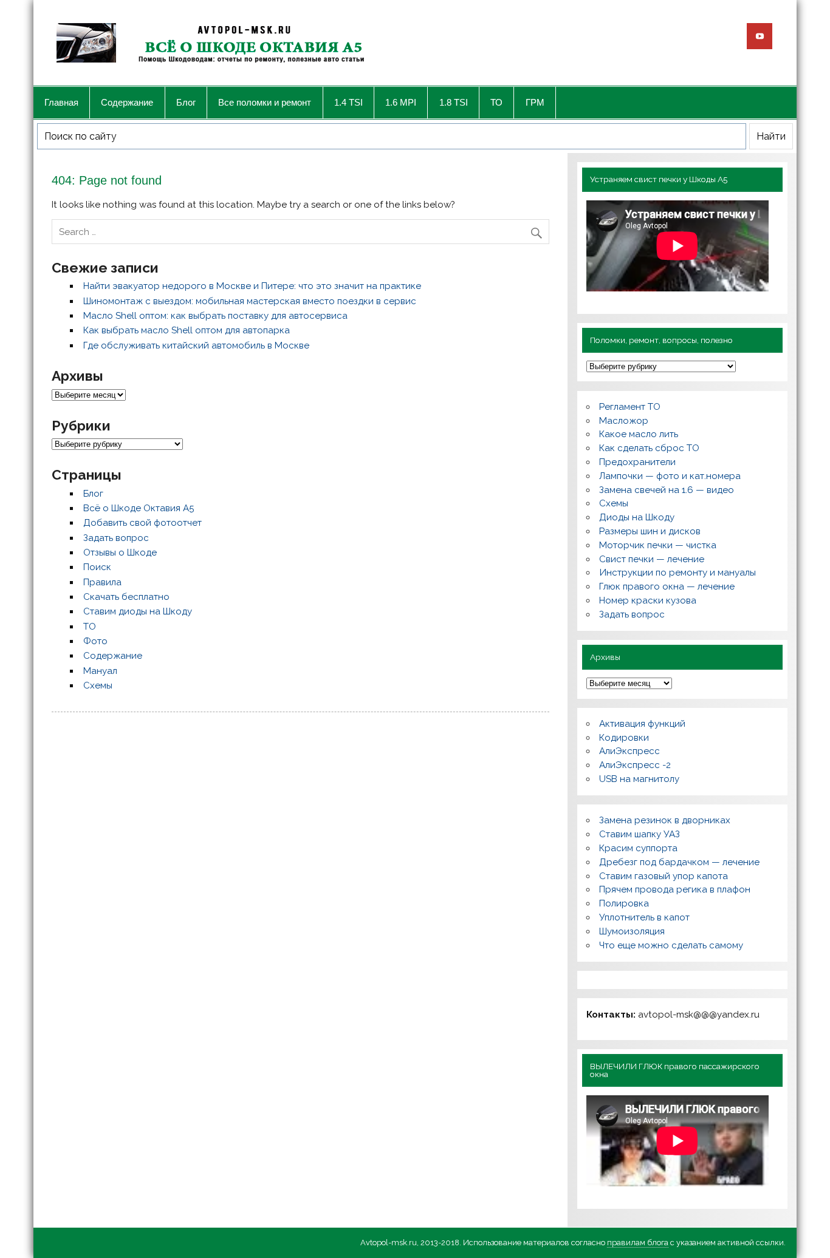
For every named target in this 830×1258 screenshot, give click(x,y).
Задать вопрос (116, 537)
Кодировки (624, 737)
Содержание (127, 102)
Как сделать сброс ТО (649, 448)
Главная (61, 102)
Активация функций (642, 723)
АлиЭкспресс (629, 751)
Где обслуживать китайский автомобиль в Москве (196, 345)
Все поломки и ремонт (264, 102)
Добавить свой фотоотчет (142, 522)
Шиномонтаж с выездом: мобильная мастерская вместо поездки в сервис (249, 301)
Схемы (97, 685)
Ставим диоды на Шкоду (137, 611)
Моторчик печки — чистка (657, 545)
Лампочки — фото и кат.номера (670, 476)
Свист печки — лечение (651, 559)
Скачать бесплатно (126, 596)
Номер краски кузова (647, 600)
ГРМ (535, 102)
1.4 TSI (348, 102)
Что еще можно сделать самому (671, 945)
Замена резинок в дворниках (664, 820)
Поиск (97, 567)
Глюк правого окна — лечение (667, 586)
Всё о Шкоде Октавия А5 (138, 508)
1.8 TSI (453, 102)
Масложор (623, 420)
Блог (186, 102)
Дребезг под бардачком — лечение (679, 862)
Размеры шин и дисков (650, 531)
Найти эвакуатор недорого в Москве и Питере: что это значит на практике (252, 285)
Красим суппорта (638, 848)
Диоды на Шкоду (636, 517)
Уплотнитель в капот (644, 917)
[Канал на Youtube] (759, 36)
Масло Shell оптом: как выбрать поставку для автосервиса (215, 315)
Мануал (100, 670)
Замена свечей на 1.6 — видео (666, 489)
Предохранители (637, 462)
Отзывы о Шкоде (120, 552)
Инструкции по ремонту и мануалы (677, 572)
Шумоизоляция (632, 931)
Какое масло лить (638, 434)
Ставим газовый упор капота (663, 876)
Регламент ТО (629, 406)
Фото (95, 641)
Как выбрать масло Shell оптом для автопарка (186, 330)
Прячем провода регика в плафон (674, 889)
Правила (102, 582)
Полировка (624, 903)
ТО (496, 102)
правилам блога (637, 1242)
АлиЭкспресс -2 (635, 765)
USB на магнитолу (639, 778)
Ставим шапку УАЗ (639, 834)
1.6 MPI (400, 102)
